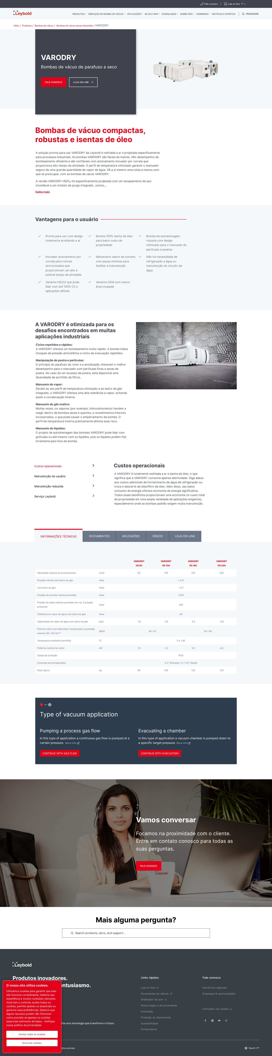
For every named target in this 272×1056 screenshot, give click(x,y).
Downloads (169, 14)
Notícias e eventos (223, 14)
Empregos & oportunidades (219, 993)
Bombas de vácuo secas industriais (75, 25)
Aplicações (134, 14)
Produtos (78, 14)
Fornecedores (149, 1029)
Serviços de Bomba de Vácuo (106, 14)
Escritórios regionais (215, 987)
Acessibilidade (149, 1023)
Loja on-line (81, 82)
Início (16, 25)
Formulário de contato (216, 1008)
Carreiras (202, 14)
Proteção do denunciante (156, 1017)
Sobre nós (186, 14)
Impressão (147, 1011)
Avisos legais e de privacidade (159, 1005)
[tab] (65, 466)
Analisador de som (152, 999)
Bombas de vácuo (44, 25)
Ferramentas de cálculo (155, 993)
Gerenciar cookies (32, 1043)
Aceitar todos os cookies (32, 1034)
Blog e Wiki (151, 14)
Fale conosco (53, 82)
